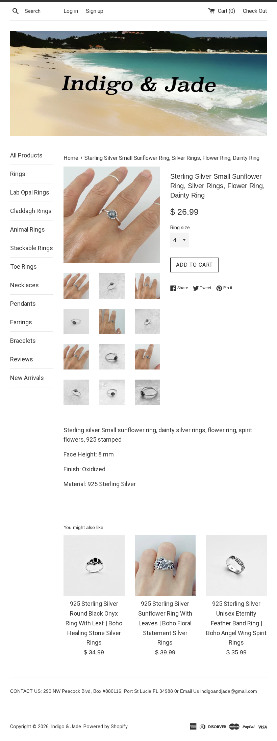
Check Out (255, 11)
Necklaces (24, 285)
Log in (71, 11)
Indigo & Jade (66, 727)
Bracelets (23, 340)
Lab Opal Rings (29, 192)
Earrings (21, 322)
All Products (26, 155)
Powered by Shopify (105, 727)
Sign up (94, 11)
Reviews (21, 359)
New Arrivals (27, 377)
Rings (17, 173)
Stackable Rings (31, 247)
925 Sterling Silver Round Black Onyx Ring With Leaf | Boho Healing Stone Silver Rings (94, 623)
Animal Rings (27, 229)
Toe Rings (23, 266)
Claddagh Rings (31, 210)
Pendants (23, 303)
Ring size (180, 228)
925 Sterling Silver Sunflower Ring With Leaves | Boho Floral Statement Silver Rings (165, 623)
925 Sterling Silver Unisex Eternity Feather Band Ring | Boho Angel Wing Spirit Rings (236, 623)
